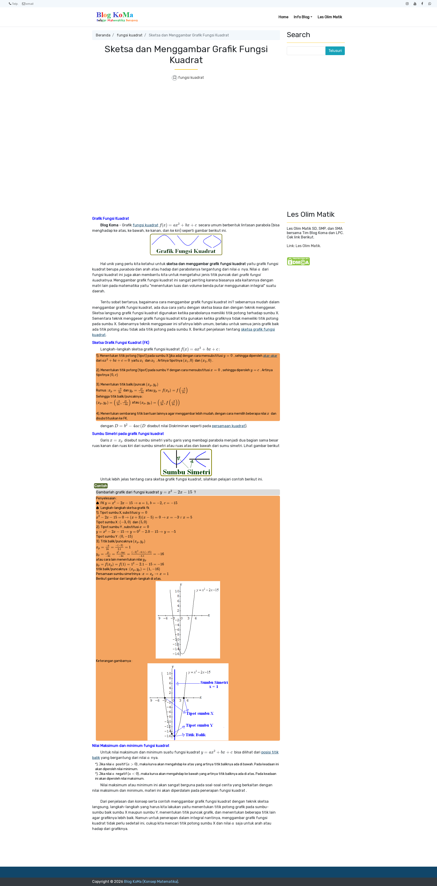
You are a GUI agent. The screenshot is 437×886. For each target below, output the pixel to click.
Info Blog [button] (302, 17)
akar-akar (270, 356)
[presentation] (178, 225)
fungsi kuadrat (129, 35)
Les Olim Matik (330, 17)
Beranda (103, 35)
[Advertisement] (186, 118)
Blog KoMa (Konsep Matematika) (151, 881)
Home (283, 17)
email (29, 3)
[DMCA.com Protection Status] (298, 261)
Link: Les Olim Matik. (304, 246)
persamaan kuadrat (228, 426)
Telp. (15, 3)
